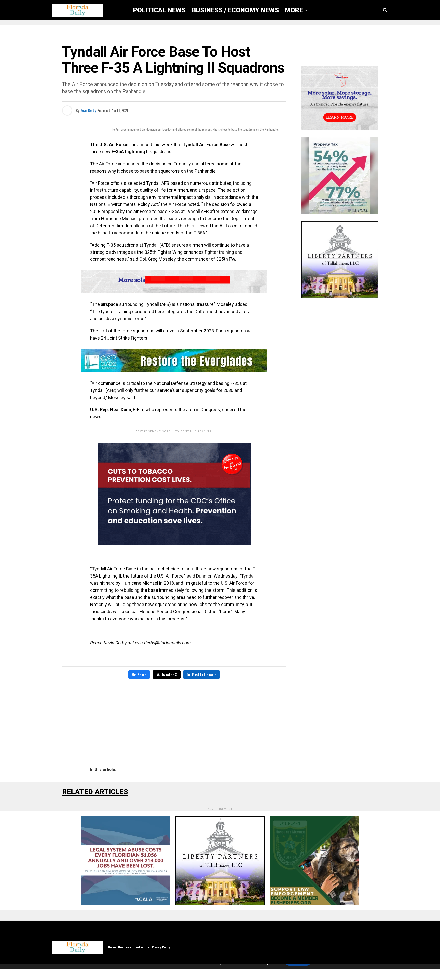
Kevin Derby (88, 110)
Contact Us (141, 947)
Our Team (124, 947)
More (294, 10)
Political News (159, 10)
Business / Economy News (235, 10)
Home (112, 947)
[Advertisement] (174, 719)
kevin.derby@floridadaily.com (162, 642)
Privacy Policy (161, 947)
